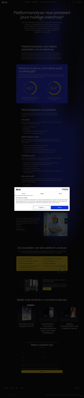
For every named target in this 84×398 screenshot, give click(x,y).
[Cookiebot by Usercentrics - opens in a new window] (63, 189)
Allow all (59, 207)
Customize (41, 207)
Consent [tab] (23, 193)
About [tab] (60, 193)
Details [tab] (42, 193)
